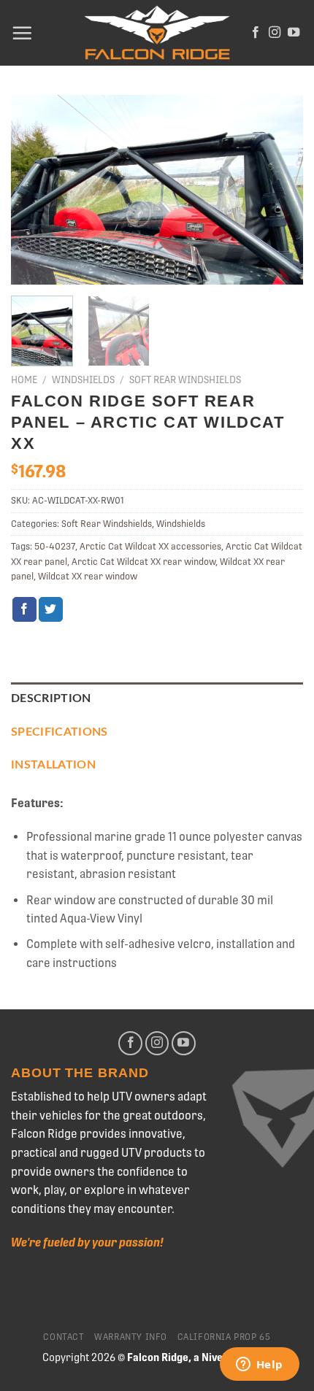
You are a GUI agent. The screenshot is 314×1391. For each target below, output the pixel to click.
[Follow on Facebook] (255, 32)
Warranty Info (130, 1337)
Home (24, 379)
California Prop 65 (224, 1337)
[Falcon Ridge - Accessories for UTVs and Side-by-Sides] (157, 33)
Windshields (83, 379)
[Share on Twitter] (51, 609)
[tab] (157, 699)
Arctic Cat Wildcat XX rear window (143, 561)
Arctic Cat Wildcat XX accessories (150, 546)
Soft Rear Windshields (185, 379)
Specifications (59, 732)
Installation (53, 765)
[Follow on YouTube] (293, 32)
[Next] (279, 190)
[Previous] (35, 190)
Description (51, 698)
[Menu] (22, 32)
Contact (63, 1337)
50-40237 (54, 546)
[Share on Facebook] (24, 609)
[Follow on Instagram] (274, 32)
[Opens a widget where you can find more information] (259, 1365)
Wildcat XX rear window (87, 576)
